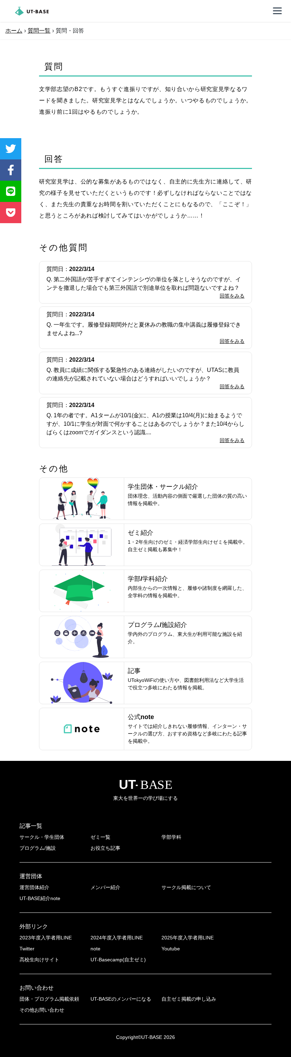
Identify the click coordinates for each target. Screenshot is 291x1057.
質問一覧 (39, 31)
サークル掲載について (186, 887)
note (95, 948)
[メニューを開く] (277, 11)
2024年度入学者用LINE (116, 937)
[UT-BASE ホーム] (31, 11)
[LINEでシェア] (10, 191)
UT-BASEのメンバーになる (120, 999)
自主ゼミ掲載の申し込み (188, 999)
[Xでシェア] (10, 148)
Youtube (170, 948)
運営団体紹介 (34, 887)
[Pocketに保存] (10, 212)
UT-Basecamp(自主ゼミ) (118, 959)
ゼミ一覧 (100, 837)
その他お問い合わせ (42, 1010)
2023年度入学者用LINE (46, 937)
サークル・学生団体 (42, 837)
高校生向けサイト (39, 959)
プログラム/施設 (38, 848)
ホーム (13, 31)
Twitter (27, 948)
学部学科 (171, 837)
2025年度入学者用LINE (187, 937)
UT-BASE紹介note (40, 898)
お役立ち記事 (105, 848)
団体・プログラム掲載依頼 (49, 999)
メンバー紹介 (105, 887)
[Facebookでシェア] (10, 170)
